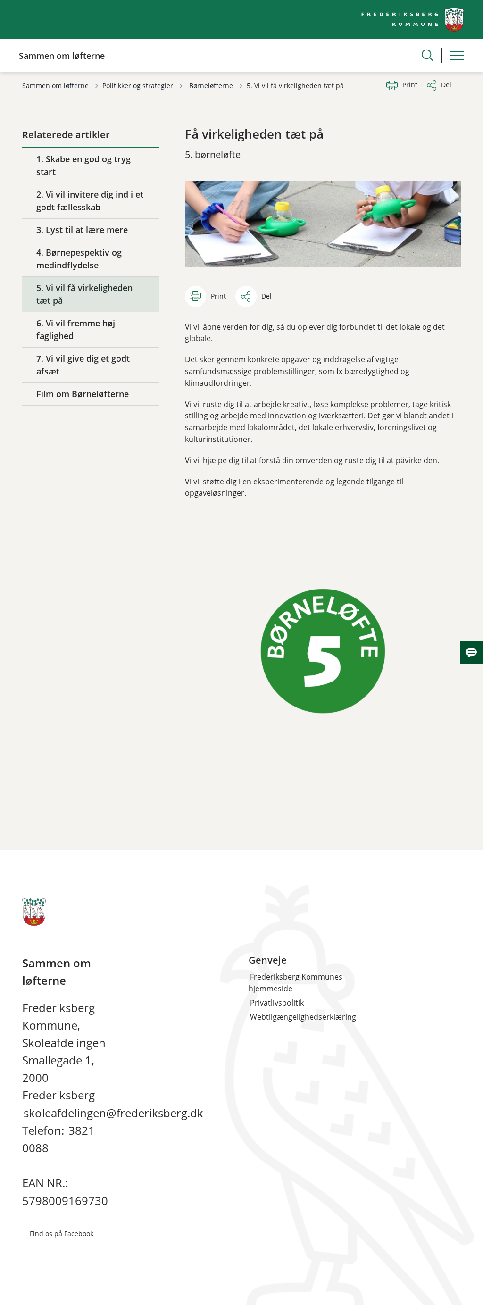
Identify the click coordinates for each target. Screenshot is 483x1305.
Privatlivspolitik (277, 1002)
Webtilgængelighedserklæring (303, 1017)
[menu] (456, 55)
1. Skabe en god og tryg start (83, 165)
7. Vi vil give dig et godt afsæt (83, 365)
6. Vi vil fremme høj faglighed (75, 329)
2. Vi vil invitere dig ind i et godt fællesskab (89, 201)
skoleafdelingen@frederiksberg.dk (113, 1113)
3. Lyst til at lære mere (82, 229)
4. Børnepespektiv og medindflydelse (79, 259)
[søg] (427, 55)
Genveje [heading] (268, 960)
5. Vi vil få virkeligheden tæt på (84, 294)
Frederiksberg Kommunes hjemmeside (295, 983)
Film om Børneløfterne (82, 393)
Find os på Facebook (61, 1233)
